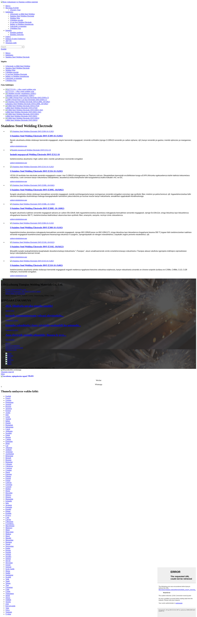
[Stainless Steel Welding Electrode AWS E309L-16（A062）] (32, 185)
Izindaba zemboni (16, 32)
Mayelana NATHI (12, 8)
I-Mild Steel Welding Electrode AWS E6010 (21, 120)
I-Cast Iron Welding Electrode (21, 22)
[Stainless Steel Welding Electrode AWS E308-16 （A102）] (32, 223)
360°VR (8, 41)
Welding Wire (15, 18)
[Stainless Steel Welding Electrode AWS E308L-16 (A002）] (32, 204)
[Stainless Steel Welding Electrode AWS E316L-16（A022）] (32, 242)
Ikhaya (7, 6)
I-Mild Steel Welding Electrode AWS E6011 (21, 116)
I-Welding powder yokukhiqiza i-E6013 (19, 95)
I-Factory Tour (15, 10)
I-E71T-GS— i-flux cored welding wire (19, 91)
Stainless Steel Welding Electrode (22, 16)
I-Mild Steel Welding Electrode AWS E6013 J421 (23, 112)
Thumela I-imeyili (7, 372)
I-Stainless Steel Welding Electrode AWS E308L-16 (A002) (37, 208)
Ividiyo (8, 37)
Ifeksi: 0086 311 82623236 (15, 294)
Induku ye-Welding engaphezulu (22, 24)
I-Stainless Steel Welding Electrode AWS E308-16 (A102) (36, 227)
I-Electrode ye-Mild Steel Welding (22, 14)
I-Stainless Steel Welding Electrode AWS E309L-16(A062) (26, 104)
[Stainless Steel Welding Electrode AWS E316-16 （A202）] (32, 167)
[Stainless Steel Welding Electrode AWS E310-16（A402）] (32, 261)
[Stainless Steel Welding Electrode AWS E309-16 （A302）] (32, 131)
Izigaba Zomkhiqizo (12, 346)
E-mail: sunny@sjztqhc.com (15, 289)
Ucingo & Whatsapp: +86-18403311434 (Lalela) (23, 291)
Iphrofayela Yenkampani (14, 348)
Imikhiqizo (9, 12)
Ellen (3, 374)
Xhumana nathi (11, 43)
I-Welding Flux (15, 28)
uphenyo (13, 146)
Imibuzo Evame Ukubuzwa (15, 39)
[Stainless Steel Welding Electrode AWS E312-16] (30, 150)
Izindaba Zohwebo (17, 35)
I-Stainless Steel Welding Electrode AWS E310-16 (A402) (36, 265)
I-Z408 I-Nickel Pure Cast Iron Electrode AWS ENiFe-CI (26, 100)
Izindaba (8, 30)
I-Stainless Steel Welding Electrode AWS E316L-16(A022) (37, 246)
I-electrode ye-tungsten (18, 26)
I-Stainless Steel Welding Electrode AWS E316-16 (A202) (36, 171)
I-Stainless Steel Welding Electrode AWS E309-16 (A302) (36, 136)
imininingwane (21, 146)
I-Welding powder (16, 20)
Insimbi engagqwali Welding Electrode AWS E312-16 (35, 154)
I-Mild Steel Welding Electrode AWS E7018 (21, 108)
